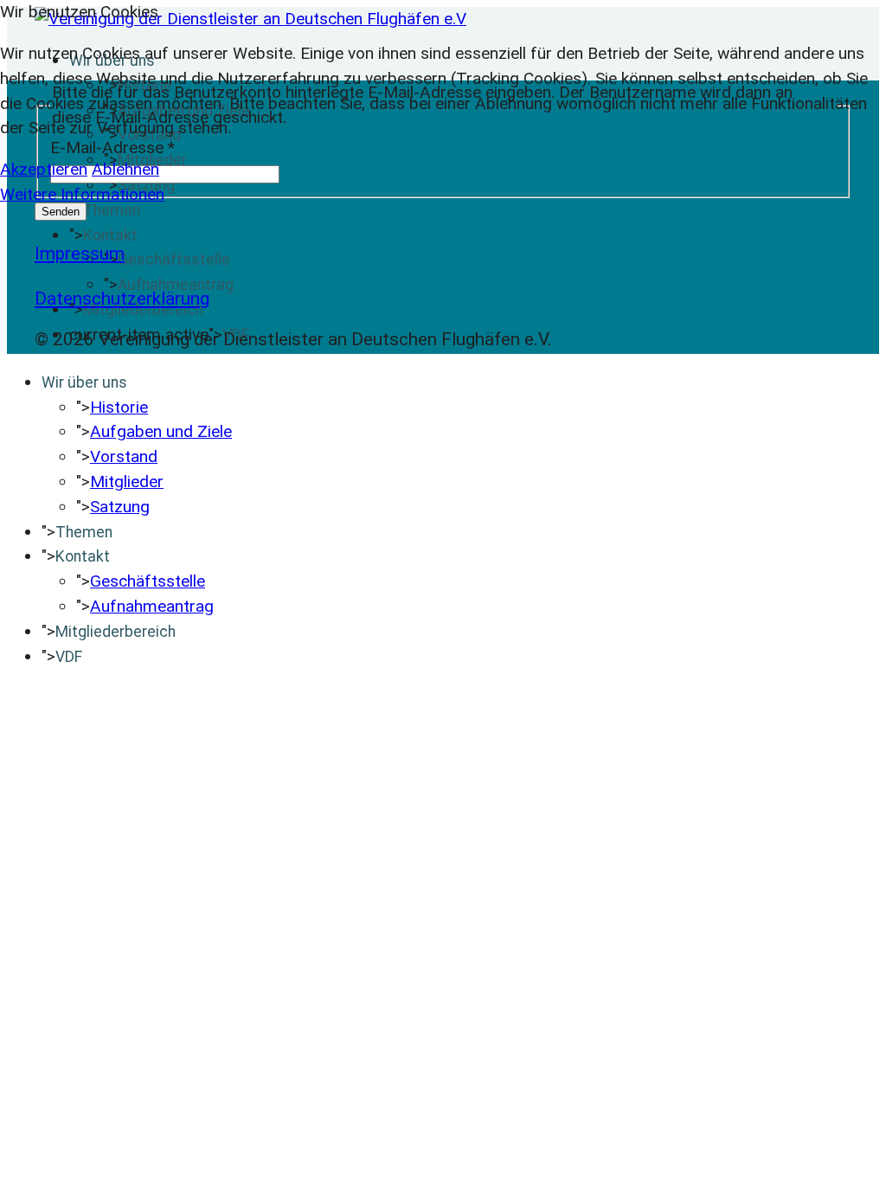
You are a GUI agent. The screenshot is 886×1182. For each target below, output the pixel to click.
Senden (61, 211)
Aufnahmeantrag (176, 284)
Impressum (80, 253)
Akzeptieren (43, 169)
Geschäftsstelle (174, 259)
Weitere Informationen (82, 194)
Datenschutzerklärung (122, 298)
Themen (111, 210)
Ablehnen (125, 169)
